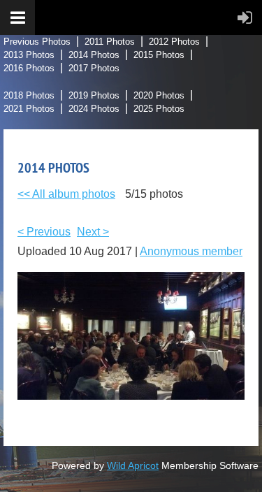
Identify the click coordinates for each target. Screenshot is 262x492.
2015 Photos (158, 55)
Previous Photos (37, 41)
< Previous (44, 232)
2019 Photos (93, 95)
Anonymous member (191, 251)
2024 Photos (93, 108)
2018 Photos (28, 95)
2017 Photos (93, 68)
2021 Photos (28, 108)
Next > (93, 232)
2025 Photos (158, 108)
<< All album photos (66, 194)
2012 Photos (174, 41)
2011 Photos (110, 41)
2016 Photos (28, 68)
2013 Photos (28, 55)
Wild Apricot (133, 465)
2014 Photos (93, 55)
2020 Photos (158, 95)
